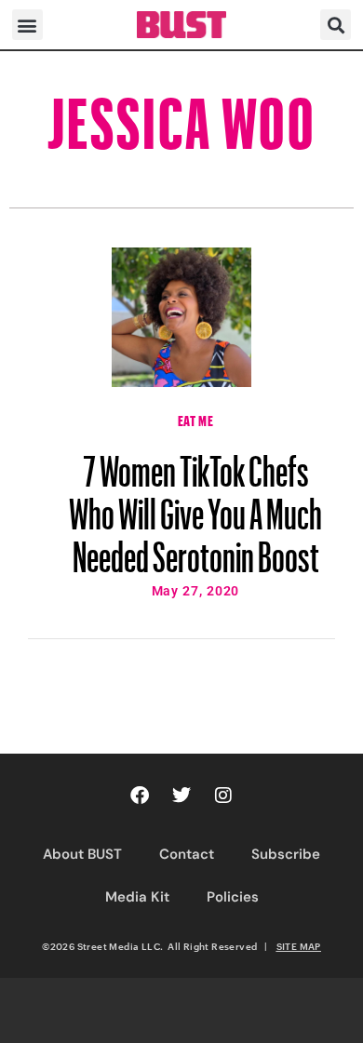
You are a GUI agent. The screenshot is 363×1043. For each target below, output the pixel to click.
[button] (27, 24)
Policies (233, 897)
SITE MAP (298, 946)
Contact (186, 854)
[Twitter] (181, 795)
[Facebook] (139, 795)
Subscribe (285, 854)
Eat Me (196, 419)
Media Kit (137, 897)
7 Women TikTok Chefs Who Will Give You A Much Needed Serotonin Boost (195, 505)
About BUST (82, 854)
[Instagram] (223, 795)
